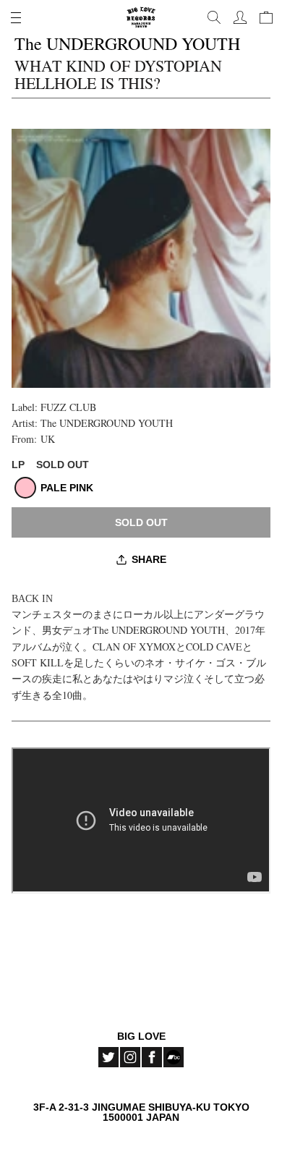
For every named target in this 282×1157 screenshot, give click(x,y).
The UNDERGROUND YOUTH (106, 423)
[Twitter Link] (108, 1057)
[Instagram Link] (130, 1057)
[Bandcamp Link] (173, 1057)
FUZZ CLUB (68, 407)
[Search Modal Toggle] (214, 17)
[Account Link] (240, 17)
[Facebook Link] (152, 1057)
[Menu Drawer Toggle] (16, 17)
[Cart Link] (266, 17)
